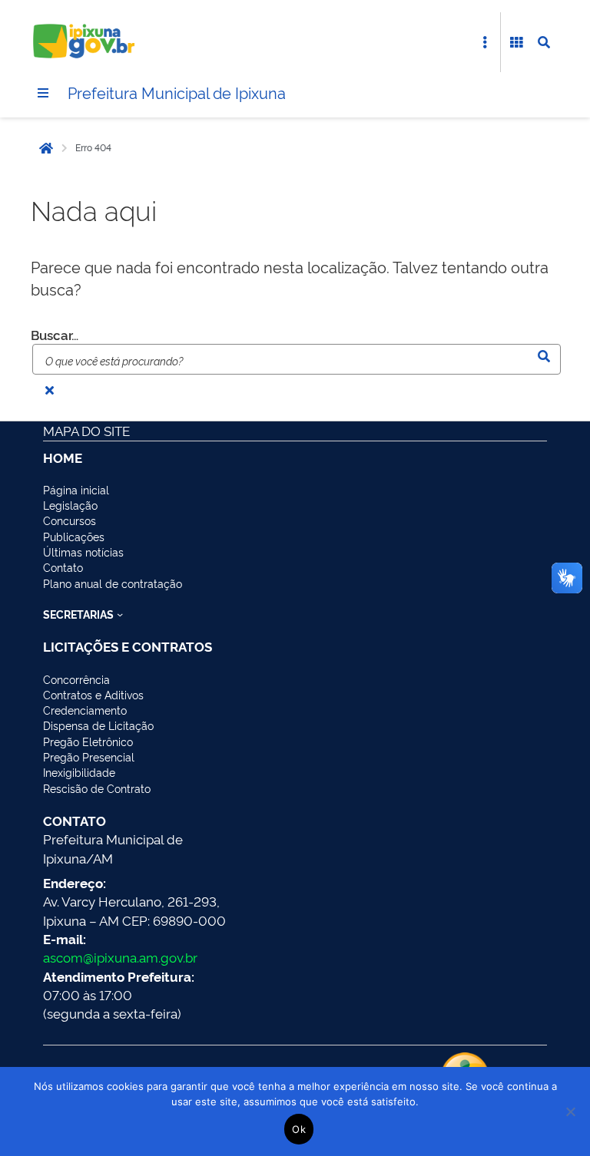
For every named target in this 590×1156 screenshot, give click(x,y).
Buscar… (54, 334)
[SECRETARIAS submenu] (120, 614)
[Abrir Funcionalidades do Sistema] (516, 42)
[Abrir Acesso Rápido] (484, 42)
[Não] (570, 1111)
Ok (299, 1129)
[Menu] (43, 93)
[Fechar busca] (49, 390)
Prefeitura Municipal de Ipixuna (177, 92)
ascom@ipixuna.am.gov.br (120, 957)
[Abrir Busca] (544, 42)
